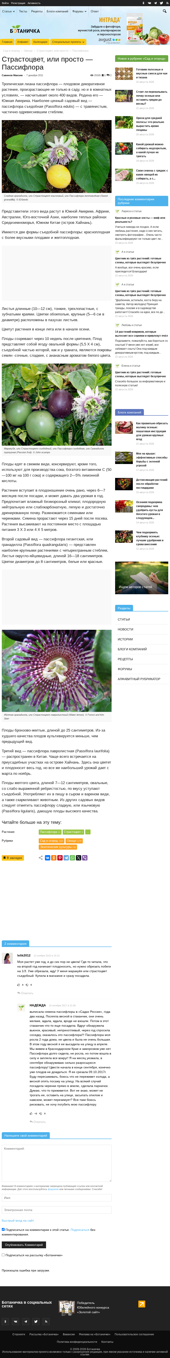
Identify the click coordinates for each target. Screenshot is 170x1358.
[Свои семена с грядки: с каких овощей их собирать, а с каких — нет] (124, 175)
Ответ (95, 11)
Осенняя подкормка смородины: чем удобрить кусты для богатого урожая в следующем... (149, 510)
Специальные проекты (66, 41)
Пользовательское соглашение (134, 1334)
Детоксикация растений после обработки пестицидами (151, 483)
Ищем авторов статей (135, 587)
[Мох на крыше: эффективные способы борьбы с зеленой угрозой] (124, 458)
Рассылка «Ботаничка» (44, 1334)
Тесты (23, 11)
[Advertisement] (57, 902)
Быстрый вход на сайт (18, 1220)
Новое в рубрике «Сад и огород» (142, 58)
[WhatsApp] (72, 857)
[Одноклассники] (53, 857)
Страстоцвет (73, 832)
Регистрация (18, 3)
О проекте (18, 1334)
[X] (78, 857)
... (88, 832)
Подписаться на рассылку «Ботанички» (34, 1255)
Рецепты (36, 11)
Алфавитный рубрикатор (139, 679)
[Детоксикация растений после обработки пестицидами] (124, 484)
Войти (5, 3)
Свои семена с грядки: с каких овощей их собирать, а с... (152, 174)
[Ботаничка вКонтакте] (149, 3)
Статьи (7, 11)
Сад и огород (11, 50)
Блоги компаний (57, 11)
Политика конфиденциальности (77, 1341)
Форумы (77, 11)
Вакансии (69, 1334)
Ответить (26, 993)
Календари (40, 41)
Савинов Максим (12, 75)
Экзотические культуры (58, 847)
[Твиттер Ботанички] (161, 3)
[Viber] (84, 857)
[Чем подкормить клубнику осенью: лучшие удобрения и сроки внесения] (124, 536)
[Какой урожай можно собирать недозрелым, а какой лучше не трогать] (124, 148)
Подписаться (80, 1230)
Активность (34, 3)
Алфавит (23, 41)
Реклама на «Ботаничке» (94, 1334)
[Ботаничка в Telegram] (155, 3)
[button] (164, 11)
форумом (53, 1189)
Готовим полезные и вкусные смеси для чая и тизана (151, 73)
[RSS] (167, 3)
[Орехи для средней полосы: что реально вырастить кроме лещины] (124, 122)
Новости (125, 629)
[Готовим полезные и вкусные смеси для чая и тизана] (124, 74)
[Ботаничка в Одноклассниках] (143, 3)
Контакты (107, 1341)
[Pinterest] (60, 857)
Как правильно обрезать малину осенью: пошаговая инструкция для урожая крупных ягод (152, 431)
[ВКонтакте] (47, 857)
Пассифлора (50, 832)
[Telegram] (66, 857)
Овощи (28, 50)
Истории (125, 639)
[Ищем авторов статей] (141, 578)
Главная (7, 41)
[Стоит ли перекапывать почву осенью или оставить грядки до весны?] (124, 96)
